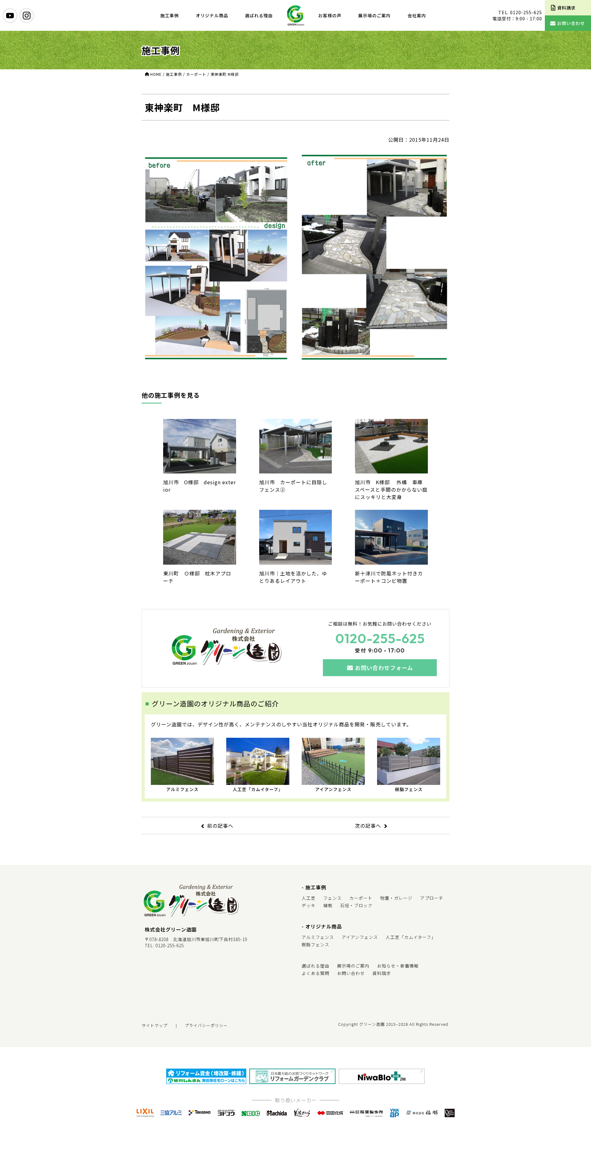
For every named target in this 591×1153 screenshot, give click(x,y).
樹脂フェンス (409, 789)
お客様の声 (329, 15)
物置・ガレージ (396, 898)
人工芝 (309, 898)
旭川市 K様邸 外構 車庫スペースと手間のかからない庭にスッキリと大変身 (391, 489)
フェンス (332, 898)
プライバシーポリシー (206, 1025)
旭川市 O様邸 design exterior (199, 485)
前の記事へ (220, 825)
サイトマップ (154, 1025)
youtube (10, 15)
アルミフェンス (182, 789)
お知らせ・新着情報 (398, 966)
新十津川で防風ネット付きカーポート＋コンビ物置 (389, 577)
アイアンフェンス (333, 789)
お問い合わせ (351, 973)
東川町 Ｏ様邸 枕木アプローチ (197, 577)
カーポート (360, 898)
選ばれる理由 (259, 15)
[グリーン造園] (295, 15)
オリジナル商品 (212, 15)
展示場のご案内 (374, 15)
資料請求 (381, 973)
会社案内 (417, 15)
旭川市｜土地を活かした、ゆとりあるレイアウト (293, 577)
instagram (26, 15)
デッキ (309, 905)
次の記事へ (368, 825)
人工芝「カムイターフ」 (258, 789)
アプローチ (431, 898)
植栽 (327, 905)
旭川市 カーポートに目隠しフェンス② (293, 485)
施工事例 (169, 15)
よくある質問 (315, 973)
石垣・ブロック (356, 905)
